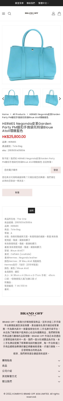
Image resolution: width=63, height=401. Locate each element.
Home (5, 114)
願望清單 (19, 3)
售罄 (17, 192)
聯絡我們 (31, 3)
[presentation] (3, 98)
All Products (19, 114)
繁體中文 (42, 3)
